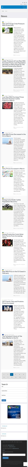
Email (4, 452)
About (4, 450)
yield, (16, 264)
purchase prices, (18, 127)
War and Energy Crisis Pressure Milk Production (13, 24)
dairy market (17, 367)
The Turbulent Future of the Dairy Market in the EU (12, 337)
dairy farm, (19, 264)
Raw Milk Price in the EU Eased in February (14, 272)
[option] (14, 411)
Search (3, 400)
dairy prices (19, 193)
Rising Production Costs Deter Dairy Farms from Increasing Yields (13, 236)
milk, (16, 162)
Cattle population (20, 228)
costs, (16, 228)
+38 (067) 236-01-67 (11, 445)
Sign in (21, 4)
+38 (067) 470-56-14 (12, 446)
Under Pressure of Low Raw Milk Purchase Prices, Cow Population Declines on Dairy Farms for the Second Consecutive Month (14, 63)
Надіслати (5, 457)
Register (25, 4)
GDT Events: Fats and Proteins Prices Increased (13, 302)
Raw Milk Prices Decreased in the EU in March (14, 135)
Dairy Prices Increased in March (13, 169)
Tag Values (4, 395)
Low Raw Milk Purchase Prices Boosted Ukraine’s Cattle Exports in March (13, 98)
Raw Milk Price (19, 162)
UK (22, 2)
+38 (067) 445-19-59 (15, 448)
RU (26, 2)
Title (2, 386)
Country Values (4, 390)
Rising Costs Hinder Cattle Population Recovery (11, 200)
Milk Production (17, 55)
